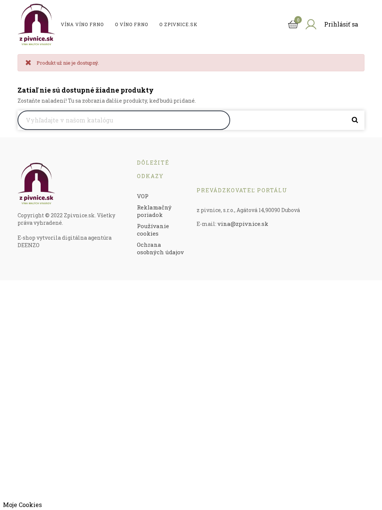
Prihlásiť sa (341, 24)
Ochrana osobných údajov (160, 248)
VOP (142, 196)
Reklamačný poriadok (154, 210)
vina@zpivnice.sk (242, 223)
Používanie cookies (153, 229)
